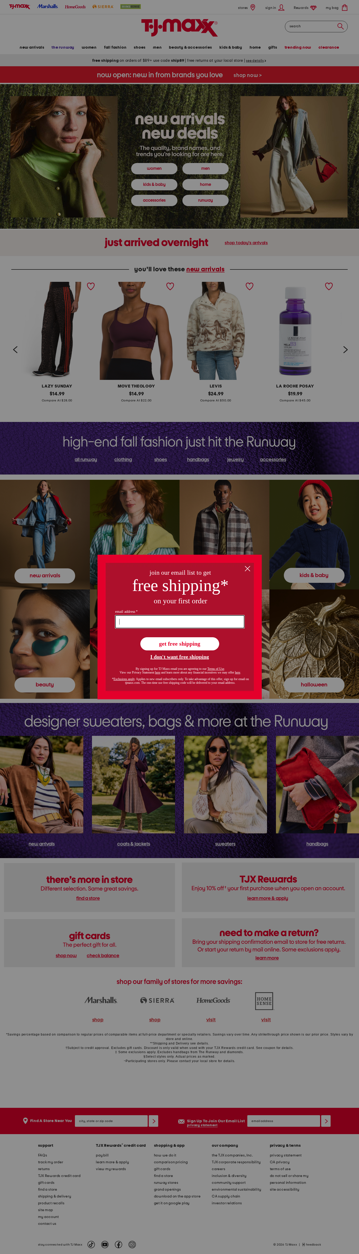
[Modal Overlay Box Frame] (180, 627)
